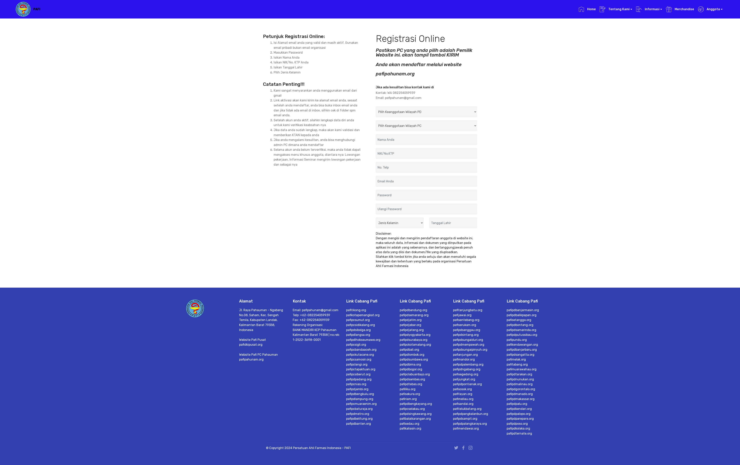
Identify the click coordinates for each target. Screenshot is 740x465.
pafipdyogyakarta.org (415, 335)
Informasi (651, 9)
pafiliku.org (407, 389)
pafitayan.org (462, 394)
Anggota (713, 9)
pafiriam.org (408, 399)
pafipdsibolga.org (358, 330)
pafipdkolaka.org (518, 428)
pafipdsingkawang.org (416, 414)
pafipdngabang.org (466, 369)
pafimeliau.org (463, 399)
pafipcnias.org (356, 384)
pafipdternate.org (519, 433)
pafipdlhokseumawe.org (363, 340)
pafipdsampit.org (465, 418)
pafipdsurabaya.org (413, 340)
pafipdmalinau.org (520, 384)
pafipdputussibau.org (522, 335)
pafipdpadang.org (359, 379)
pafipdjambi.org (357, 389)
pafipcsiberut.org (358, 374)
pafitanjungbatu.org (467, 310)
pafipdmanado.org (520, 394)
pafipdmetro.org (357, 414)
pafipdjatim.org (411, 320)
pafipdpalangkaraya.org (470, 423)
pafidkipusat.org (250, 344)
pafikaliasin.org (410, 428)
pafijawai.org (462, 315)
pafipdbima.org (410, 364)
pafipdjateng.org (412, 330)
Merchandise (684, 9)
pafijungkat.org (464, 379)
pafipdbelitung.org (359, 418)
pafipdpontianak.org (467, 384)
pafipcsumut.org (358, 320)
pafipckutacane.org (360, 354)
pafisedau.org (409, 423)
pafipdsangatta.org (520, 354)
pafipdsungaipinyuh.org (470, 349)
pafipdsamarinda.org (521, 330)
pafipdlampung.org (359, 399)
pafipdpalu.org (517, 404)
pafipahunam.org (251, 359)
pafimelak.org (516, 359)
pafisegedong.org (465, 374)
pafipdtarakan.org (519, 374)
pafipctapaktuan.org (360, 369)
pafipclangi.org (356, 364)
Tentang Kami (619, 9)
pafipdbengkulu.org (360, 394)
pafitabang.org (517, 364)
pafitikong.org (356, 310)
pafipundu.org (517, 340)
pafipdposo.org (517, 423)
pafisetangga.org (519, 320)
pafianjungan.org (465, 354)
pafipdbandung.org (413, 310)
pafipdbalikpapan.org (521, 315)
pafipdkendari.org (519, 409)
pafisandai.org (463, 404)
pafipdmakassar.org (521, 399)
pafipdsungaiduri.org (468, 340)
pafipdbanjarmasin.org (523, 310)
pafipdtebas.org (411, 384)
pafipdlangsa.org (358, 335)
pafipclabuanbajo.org (415, 374)
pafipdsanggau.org (466, 330)
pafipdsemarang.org (414, 315)
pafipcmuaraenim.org (361, 404)
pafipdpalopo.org (519, 414)
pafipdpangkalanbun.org (470, 414)
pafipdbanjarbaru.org (522, 349)
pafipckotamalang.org (415, 344)
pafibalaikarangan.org (415, 418)
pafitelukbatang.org (467, 409)
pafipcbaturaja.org (359, 409)
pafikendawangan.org (522, 344)
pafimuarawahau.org (521, 369)
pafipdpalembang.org (468, 364)
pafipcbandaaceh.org (361, 349)
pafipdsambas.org (412, 379)
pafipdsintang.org (466, 335)
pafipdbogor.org (411, 369)
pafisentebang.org (466, 320)
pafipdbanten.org (358, 423)
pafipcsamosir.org (358, 359)
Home (591, 9)
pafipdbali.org (409, 349)
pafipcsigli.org (356, 344)
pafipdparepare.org (520, 418)
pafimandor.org (464, 359)
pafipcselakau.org (412, 409)
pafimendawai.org (466, 428)
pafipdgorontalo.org (521, 389)
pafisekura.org (410, 394)
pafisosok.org (462, 389)
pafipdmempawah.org (468, 344)
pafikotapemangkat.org (363, 315)
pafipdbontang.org (520, 325)
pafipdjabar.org (410, 325)
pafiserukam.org (464, 325)
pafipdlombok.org (412, 354)
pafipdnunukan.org (520, 379)
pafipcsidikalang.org (360, 325)
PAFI (36, 9)
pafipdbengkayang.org (416, 404)
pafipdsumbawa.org (414, 359)
